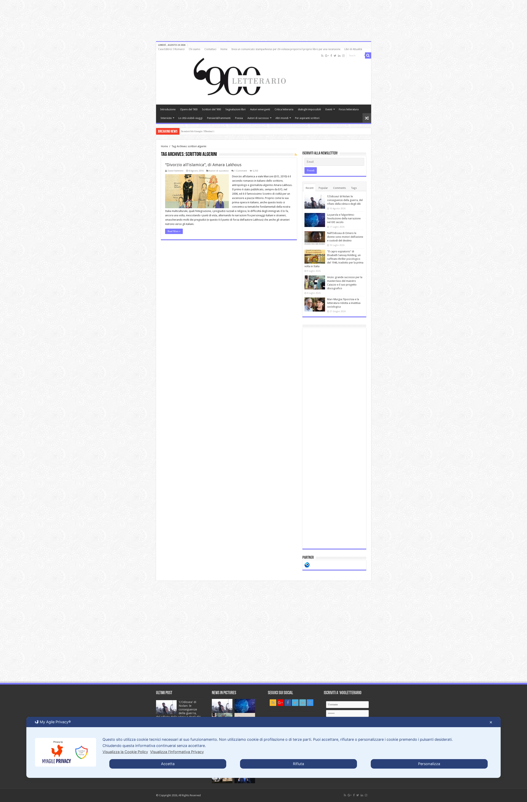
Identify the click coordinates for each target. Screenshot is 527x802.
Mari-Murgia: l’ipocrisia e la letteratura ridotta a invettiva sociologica (343, 303)
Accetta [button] (168, 764)
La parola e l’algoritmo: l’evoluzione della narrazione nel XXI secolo (344, 218)
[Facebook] (331, 55)
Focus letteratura (349, 109)
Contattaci (210, 49)
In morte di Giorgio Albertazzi (198, 131)
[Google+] (327, 55)
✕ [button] (490, 722)
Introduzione (168, 109)
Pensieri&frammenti (219, 118)
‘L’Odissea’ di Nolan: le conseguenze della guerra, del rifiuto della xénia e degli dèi (345, 200)
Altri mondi (281, 118)
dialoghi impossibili (309, 109)
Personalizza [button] (429, 764)
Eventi (328, 109)
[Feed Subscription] (296, 154)
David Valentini (175, 170)
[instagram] (343, 55)
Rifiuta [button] (298, 764)
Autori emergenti (260, 109)
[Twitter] (335, 55)
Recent (310, 187)
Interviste (166, 118)
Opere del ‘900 (188, 109)
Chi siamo (194, 49)
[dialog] (263, 747)
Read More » (174, 231)
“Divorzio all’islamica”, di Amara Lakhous (203, 164)
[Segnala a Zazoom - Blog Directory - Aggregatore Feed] (307, 564)
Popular (323, 187)
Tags (354, 187)
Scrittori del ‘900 (211, 109)
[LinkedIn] (339, 55)
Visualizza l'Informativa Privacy (177, 752)
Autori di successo (258, 118)
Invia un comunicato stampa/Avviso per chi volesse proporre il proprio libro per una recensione (285, 49)
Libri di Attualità (353, 49)
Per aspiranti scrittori (307, 118)
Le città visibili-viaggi (190, 118)
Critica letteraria (284, 109)
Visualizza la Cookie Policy (125, 752)
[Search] (368, 55)
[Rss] (322, 55)
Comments (339, 187)
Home (223, 49)
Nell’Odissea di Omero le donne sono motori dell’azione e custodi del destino (345, 237)
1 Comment (240, 170)
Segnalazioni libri (235, 109)
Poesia (239, 118)
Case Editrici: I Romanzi (171, 49)
